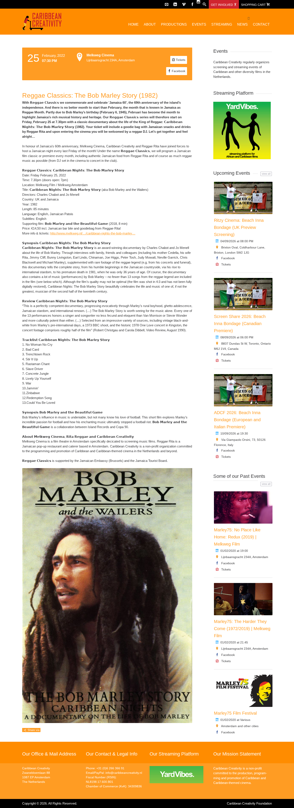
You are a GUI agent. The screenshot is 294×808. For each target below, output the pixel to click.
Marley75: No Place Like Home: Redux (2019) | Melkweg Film (237, 536)
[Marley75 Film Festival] (243, 691)
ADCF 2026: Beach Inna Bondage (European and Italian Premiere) (237, 419)
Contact (261, 24)
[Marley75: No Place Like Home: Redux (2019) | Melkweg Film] (243, 507)
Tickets (180, 60)
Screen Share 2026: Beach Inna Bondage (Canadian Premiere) (240, 323)
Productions (174, 24)
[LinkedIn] (175, 4)
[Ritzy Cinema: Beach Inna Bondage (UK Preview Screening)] (243, 198)
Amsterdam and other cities (239, 726)
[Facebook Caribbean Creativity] (192, 4)
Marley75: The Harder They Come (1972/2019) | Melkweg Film (242, 628)
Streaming (221, 24)
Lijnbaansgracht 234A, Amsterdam (244, 557)
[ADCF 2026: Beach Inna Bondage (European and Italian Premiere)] (243, 390)
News (242, 24)
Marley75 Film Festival (235, 713)
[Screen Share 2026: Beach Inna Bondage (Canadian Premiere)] (243, 294)
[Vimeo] (183, 4)
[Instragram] (198, 1)
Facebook (178, 71)
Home (133, 24)
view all (266, 173)
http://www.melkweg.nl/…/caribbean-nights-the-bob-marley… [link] (92, 233)
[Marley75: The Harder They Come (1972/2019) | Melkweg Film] (243, 599)
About (150, 24)
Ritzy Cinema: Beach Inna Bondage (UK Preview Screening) (239, 227)
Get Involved (222, 4)
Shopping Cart (254, 4)
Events (199, 24)
